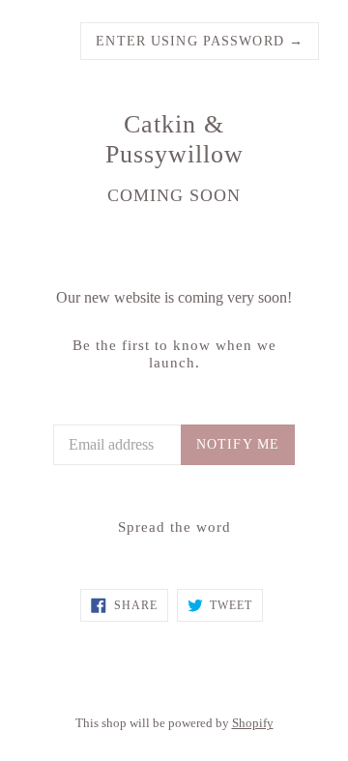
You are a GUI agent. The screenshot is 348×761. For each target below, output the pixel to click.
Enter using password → (200, 41)
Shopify (253, 723)
